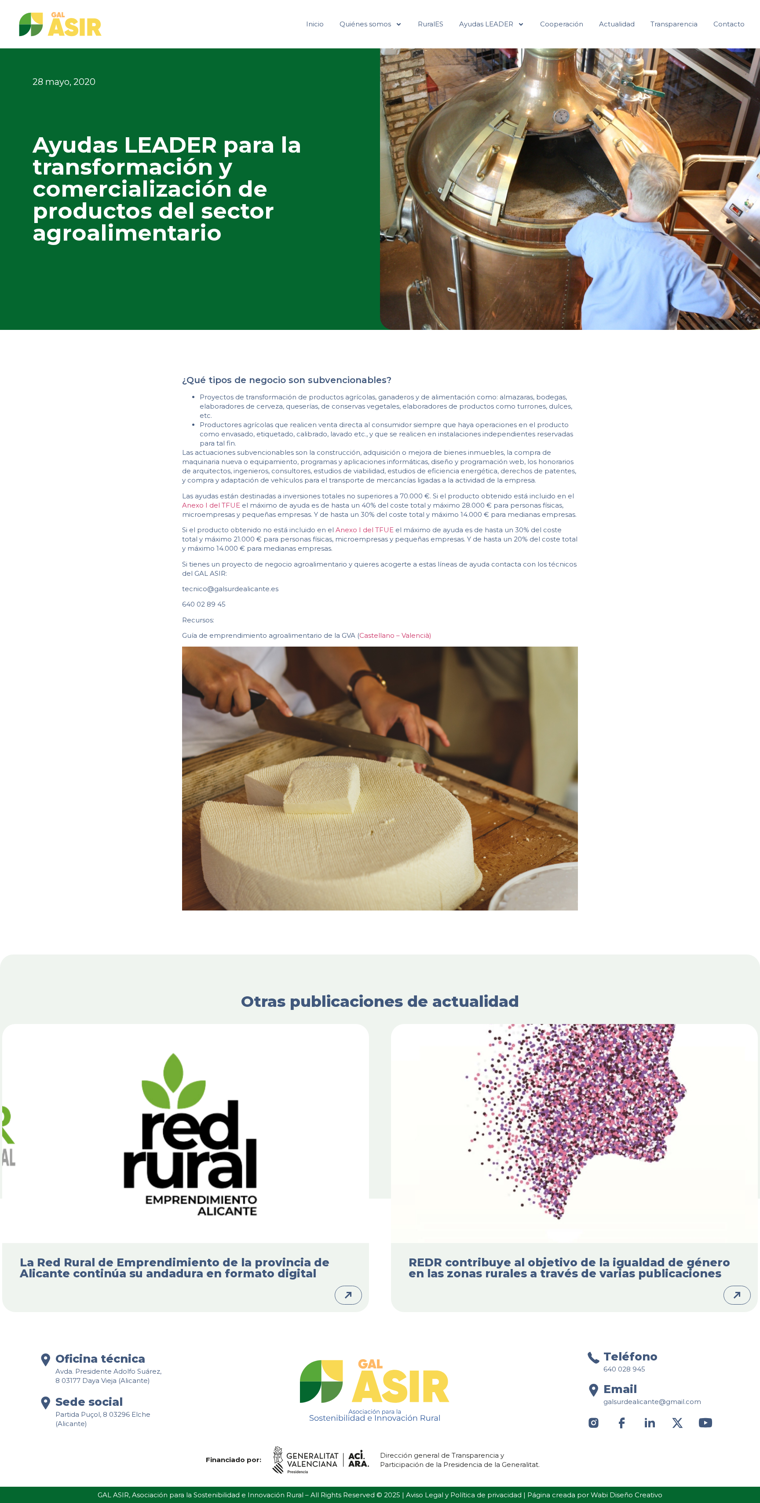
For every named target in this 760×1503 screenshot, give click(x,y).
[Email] (593, 1390)
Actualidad (617, 24)
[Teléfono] (593, 1357)
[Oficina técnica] (45, 1360)
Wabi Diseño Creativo (626, 1495)
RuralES (430, 24)
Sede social (89, 1401)
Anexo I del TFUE (211, 505)
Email (620, 1389)
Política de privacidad (486, 1495)
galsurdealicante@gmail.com (652, 1401)
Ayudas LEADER (486, 24)
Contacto (729, 24)
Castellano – (380, 635)
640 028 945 (624, 1369)
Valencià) (416, 635)
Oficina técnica (100, 1358)
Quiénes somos (365, 24)
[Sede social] (45, 1403)
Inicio (315, 24)
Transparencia (674, 24)
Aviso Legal (424, 1495)
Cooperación (561, 24)
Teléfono (630, 1356)
